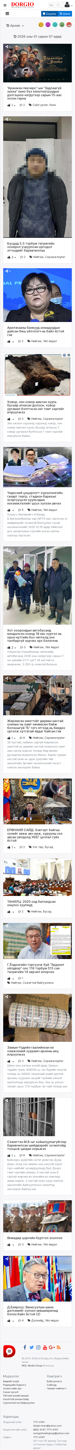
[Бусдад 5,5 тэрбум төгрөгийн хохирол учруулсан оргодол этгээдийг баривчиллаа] (37, 177)
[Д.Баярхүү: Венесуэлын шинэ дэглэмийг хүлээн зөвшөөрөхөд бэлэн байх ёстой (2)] (37, 1278)
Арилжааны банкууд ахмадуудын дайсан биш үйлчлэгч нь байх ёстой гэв (35, 331)
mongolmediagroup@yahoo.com (51, 1433)
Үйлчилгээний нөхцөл (16, 1395)
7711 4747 (39, 1422)
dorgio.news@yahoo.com (47, 1425)
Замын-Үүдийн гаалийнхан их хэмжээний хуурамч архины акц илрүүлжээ (33, 1050)
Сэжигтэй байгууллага (38, 982)
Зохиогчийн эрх (12, 1388)
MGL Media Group (32, 1365)
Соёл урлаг (40, 104)
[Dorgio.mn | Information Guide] (9, 1350)
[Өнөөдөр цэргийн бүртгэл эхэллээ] (37, 1216)
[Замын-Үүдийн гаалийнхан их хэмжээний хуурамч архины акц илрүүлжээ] (37, 1018)
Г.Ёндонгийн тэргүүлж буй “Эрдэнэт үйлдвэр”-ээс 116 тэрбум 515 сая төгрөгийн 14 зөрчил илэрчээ (35, 968)
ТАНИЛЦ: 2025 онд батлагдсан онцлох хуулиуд (31, 903)
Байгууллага (54, 1381)
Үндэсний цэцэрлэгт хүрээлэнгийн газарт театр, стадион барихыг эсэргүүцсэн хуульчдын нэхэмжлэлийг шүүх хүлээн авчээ (35, 498)
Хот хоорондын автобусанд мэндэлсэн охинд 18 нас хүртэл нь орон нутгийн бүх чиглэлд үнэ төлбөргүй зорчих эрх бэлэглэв (34, 635)
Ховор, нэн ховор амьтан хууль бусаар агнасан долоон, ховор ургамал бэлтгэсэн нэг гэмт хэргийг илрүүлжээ (35, 407)
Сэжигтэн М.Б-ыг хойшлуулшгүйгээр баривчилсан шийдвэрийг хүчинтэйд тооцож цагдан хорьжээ (36, 1145)
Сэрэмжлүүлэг (55, 257)
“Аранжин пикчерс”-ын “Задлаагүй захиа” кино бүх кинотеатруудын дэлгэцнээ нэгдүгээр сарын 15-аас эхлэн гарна (34, 93)
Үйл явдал (50, 341)
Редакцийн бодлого (14, 1384)
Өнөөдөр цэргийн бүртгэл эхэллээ (34, 1238)
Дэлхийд (37, 1320)
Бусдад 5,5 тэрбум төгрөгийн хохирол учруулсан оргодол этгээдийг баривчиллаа (30, 246)
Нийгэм (38, 257)
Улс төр (38, 847)
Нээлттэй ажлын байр (16, 1399)
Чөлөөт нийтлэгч (56, 1388)
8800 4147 (39, 1429)
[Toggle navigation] (7, 13)
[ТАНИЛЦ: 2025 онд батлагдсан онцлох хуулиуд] (37, 877)
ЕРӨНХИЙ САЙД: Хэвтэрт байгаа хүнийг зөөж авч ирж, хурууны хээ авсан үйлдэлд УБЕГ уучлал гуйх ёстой (34, 835)
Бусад (49, 847)
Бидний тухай (11, 1381)
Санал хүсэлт (11, 1391)
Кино (52, 104)
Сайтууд (51, 1384)
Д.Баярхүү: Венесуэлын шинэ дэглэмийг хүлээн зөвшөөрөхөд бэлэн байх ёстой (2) (32, 1310)
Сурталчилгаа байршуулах (19, 1402)
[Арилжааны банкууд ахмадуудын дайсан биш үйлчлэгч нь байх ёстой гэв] (37, 295)
